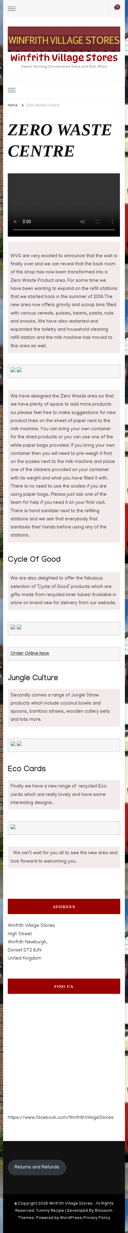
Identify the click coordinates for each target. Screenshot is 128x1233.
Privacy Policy (96, 1218)
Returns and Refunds (37, 1167)
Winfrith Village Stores (64, 57)
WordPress (71, 1218)
